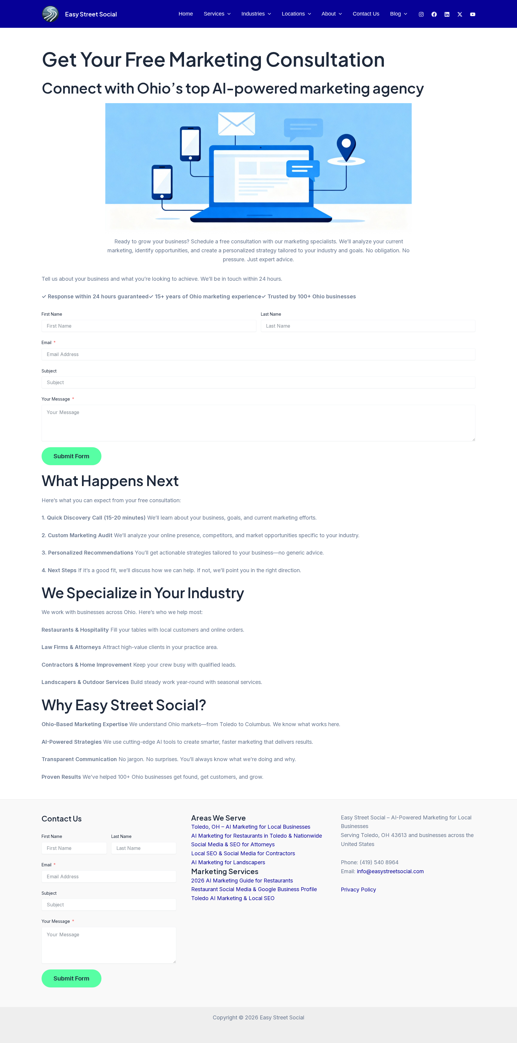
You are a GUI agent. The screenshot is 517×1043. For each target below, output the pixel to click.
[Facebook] (434, 14)
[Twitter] (447, 14)
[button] (227, 14)
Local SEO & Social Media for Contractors (243, 853)
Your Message (56, 398)
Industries (253, 14)
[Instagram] (421, 14)
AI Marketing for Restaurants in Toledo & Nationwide (256, 836)
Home (186, 14)
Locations (293, 14)
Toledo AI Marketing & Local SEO (233, 898)
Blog (395, 14)
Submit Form (71, 456)
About (329, 14)
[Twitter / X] (460, 14)
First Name (52, 314)
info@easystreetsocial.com (390, 871)
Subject (49, 370)
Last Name (271, 314)
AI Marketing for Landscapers (228, 862)
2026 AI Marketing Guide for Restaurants (242, 880)
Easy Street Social (91, 14)
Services (214, 14)
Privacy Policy (358, 889)
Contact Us (366, 14)
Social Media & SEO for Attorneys (233, 844)
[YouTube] (472, 14)
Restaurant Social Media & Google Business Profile (254, 889)
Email (46, 342)
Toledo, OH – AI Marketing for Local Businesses (250, 827)
